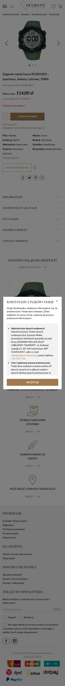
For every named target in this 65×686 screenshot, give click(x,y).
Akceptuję (32, 382)
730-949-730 (18, 358)
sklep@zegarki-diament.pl (24, 355)
